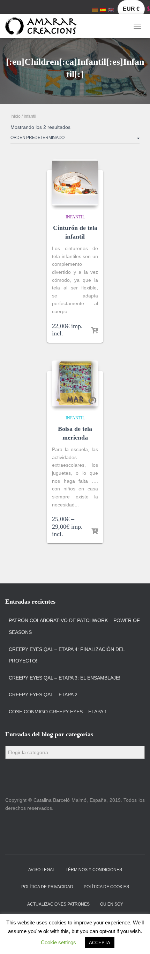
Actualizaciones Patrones (58, 904)
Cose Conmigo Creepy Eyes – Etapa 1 (58, 711)
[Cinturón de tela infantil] (75, 182)
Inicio (15, 116)
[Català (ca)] (95, 9)
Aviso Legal (41, 869)
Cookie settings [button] (58, 942)
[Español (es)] (103, 9)
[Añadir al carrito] (94, 330)
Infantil (75, 217)
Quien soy (111, 904)
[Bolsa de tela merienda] (75, 383)
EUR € (131, 9)
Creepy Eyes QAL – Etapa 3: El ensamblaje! (64, 678)
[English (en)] (111, 9)
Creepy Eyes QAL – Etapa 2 (43, 694)
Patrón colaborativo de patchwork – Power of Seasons (74, 626)
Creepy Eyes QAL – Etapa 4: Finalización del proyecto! (67, 655)
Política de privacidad (47, 886)
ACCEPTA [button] (99, 942)
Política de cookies (106, 886)
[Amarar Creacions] (43, 26)
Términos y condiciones (94, 869)
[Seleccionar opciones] (94, 531)
